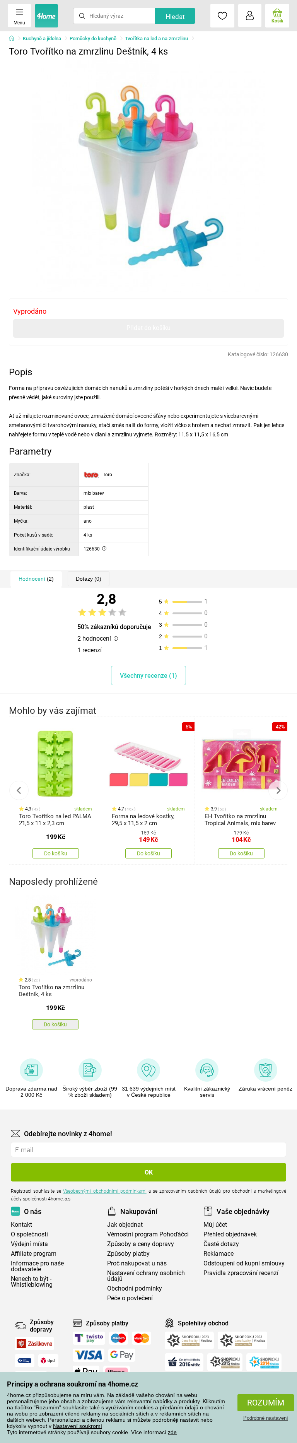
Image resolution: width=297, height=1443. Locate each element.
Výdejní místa (29, 1244)
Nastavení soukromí (77, 1426)
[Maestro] (118, 1338)
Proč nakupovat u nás (137, 1263)
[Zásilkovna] (34, 1343)
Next (278, 790)
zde (172, 1432)
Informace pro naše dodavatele (37, 1266)
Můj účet (215, 1225)
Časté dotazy (221, 1244)
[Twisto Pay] (89, 1338)
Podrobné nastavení (265, 1418)
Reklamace (218, 1254)
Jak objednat (125, 1225)
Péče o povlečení (130, 1298)
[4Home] (14, 38)
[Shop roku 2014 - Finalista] (264, 1362)
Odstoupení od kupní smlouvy (244, 1263)
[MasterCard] (142, 1338)
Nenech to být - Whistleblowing (32, 1281)
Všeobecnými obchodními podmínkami (104, 1191)
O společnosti (29, 1234)
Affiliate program (33, 1254)
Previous (19, 790)
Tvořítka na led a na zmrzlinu (156, 38)
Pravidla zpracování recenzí (240, 1273)
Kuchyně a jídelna (42, 38)
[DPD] (48, 1360)
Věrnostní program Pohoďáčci (148, 1234)
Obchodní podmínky (134, 1288)
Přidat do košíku (148, 328)
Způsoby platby (128, 1254)
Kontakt (21, 1225)
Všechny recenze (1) (148, 675)
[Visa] (88, 1355)
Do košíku (55, 853)
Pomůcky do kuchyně (93, 38)
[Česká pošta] (24, 1360)
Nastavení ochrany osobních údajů (146, 1276)
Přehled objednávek (230, 1234)
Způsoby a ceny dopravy (140, 1244)
